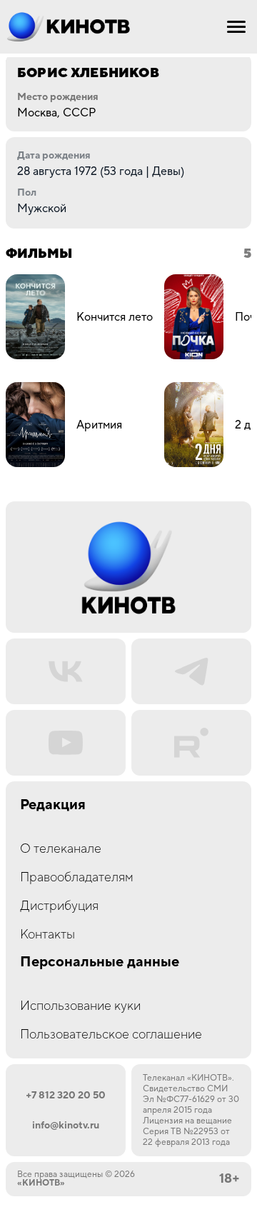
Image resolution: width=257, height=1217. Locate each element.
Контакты (47, 934)
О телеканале (60, 849)
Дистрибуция (59, 906)
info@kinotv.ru (65, 1125)
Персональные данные (99, 962)
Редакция (53, 805)
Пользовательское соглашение (111, 1034)
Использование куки (80, 1006)
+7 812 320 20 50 (66, 1095)
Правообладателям (76, 877)
